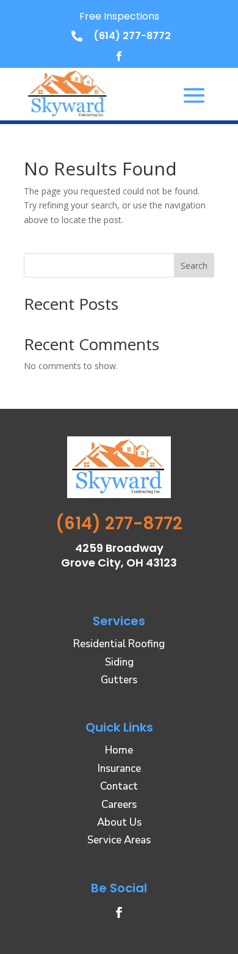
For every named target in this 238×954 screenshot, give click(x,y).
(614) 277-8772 (132, 36)
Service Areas (119, 840)
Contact (119, 786)
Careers (119, 805)
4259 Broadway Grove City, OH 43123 (119, 555)
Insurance (119, 768)
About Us (119, 822)
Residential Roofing (119, 644)
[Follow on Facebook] (119, 56)
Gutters (119, 680)
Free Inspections (119, 16)
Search (194, 265)
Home (119, 750)
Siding (119, 662)
